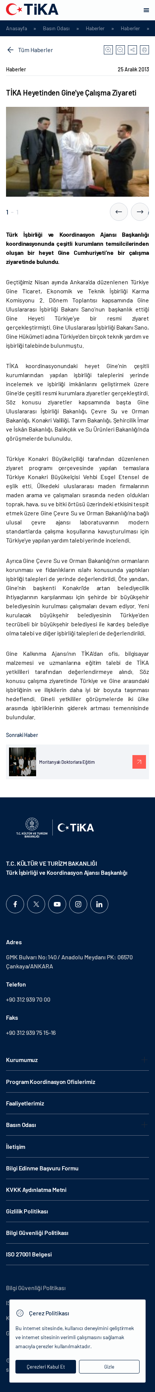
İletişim (15, 1146)
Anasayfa (16, 28)
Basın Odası (56, 28)
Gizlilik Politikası (27, 1211)
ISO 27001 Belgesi (29, 1254)
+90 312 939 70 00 (28, 999)
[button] (119, 212)
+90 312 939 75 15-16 (31, 1032)
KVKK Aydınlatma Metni (36, 1189)
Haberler (95, 28)
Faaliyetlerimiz (25, 1103)
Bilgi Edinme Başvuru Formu (42, 1168)
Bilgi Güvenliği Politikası (37, 1232)
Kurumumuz (22, 1059)
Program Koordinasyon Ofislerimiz (50, 1081)
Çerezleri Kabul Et (46, 1367)
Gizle (109, 1367)
